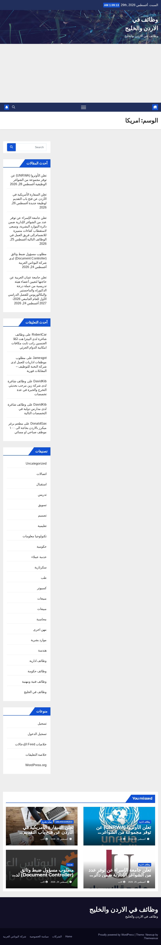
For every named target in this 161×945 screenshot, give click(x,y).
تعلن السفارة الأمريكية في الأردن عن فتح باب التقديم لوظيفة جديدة (30, 199)
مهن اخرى (40, 629)
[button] (13, 107)
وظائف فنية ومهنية (34, 681)
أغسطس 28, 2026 (137, 839)
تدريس (42, 494)
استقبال (41, 484)
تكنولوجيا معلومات (35, 536)
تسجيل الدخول (37, 734)
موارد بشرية (39, 640)
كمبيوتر (42, 588)
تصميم (42, 515)
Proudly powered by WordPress (116, 934)
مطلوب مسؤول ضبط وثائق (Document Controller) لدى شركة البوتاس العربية (28, 258)
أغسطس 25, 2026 (137, 882)
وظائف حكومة (37, 671)
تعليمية (42, 525)
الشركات (57, 936)
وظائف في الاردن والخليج (123, 909)
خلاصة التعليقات (36, 754)
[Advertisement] (80, 73)
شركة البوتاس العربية (14, 936)
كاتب (120, 839)
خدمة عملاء (39, 557)
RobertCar (39, 334)
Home (68, 936)
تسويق (42, 505)
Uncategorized (36, 463)
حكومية (42, 546)
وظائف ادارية (38, 660)
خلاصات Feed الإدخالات (31, 744)
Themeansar (151, 938)
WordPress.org (36, 765)
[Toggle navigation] (83, 107)
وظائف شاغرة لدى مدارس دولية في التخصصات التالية (27, 409)
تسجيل (42, 723)
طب (44, 577)
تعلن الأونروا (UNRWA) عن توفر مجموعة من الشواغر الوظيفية (29, 180)
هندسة (42, 650)
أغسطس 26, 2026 (59, 839)
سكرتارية (41, 567)
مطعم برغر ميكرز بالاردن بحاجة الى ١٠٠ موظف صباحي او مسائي (27, 428)
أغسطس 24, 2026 (59, 882)
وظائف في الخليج (35, 692)
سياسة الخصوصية (39, 936)
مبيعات (42, 598)
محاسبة (42, 619)
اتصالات (42, 474)
